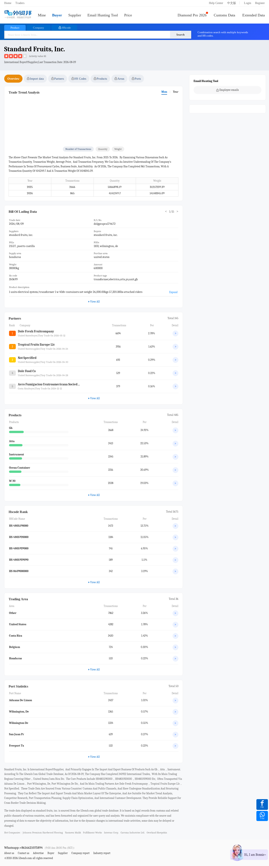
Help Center (216, 3)
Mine (42, 15)
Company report (80, 853)
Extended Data (253, 15)
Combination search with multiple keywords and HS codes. (223, 34)
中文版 (231, 3)
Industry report (101, 853)
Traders (19, 3)
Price (128, 15)
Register (260, 3)
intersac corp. (111, 832)
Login (247, 3)
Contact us (23, 853)
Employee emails (229, 89)
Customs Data (224, 15)
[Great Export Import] (18, 14)
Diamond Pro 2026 (192, 15)
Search (180, 34)
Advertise (38, 853)
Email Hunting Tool (102, 15)
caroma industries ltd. (133, 832)
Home (7, 3)
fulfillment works (92, 832)
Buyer (57, 15)
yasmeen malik (73, 832)
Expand (173, 292)
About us (9, 853)
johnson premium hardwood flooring (43, 832)
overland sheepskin (157, 832)
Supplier (74, 15)
